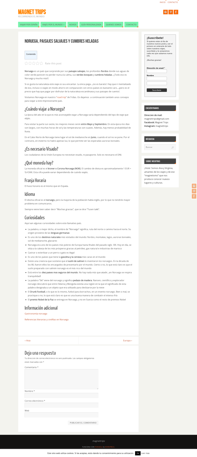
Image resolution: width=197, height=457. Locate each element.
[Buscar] (172, 147)
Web (27, 410)
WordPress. (110, 447)
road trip (61, 97)
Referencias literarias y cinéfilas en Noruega (46, 319)
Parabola (99, 447)
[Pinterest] (194, 191)
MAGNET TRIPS (32, 12)
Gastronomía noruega (36, 313)
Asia (27, 340)
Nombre (30, 391)
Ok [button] (138, 453)
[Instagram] (194, 186)
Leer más (145, 453)
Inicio (163, 2)
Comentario (31, 367)
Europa (127, 340)
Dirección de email (156, 68)
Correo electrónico (35, 400)
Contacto (173, 2)
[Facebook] (194, 196)
